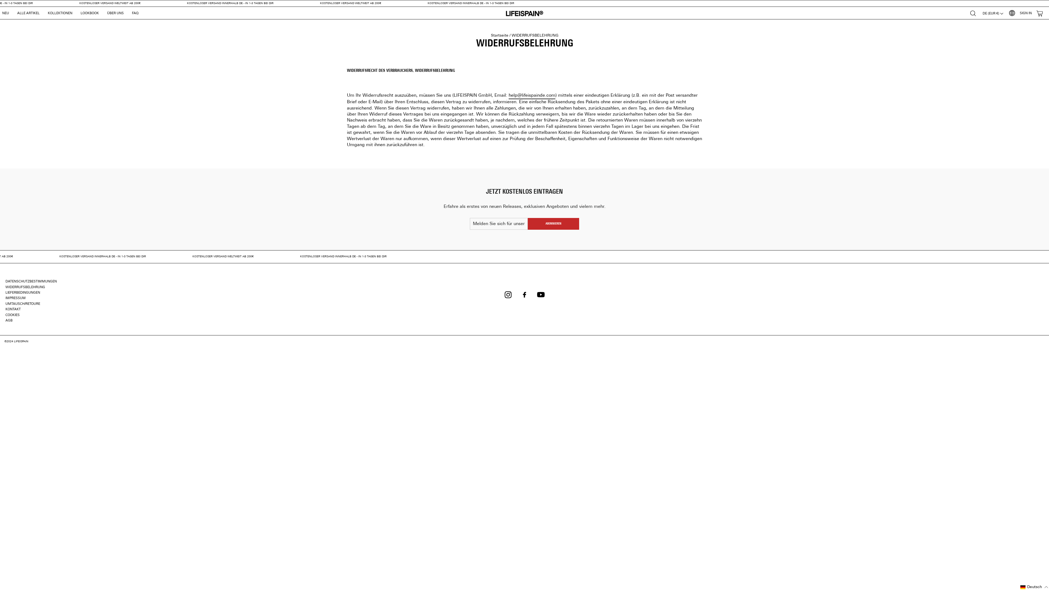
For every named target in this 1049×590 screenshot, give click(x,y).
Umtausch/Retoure (22, 304)
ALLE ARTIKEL (28, 13)
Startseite (499, 35)
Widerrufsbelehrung (25, 287)
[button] (1034, 587)
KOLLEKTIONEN (60, 13)
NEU (5, 13)
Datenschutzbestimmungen (31, 281)
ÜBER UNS (115, 13)
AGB (9, 320)
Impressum (15, 298)
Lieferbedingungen (22, 292)
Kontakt (13, 309)
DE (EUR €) (991, 13)
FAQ (135, 13)
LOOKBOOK (90, 13)
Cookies (12, 315)
